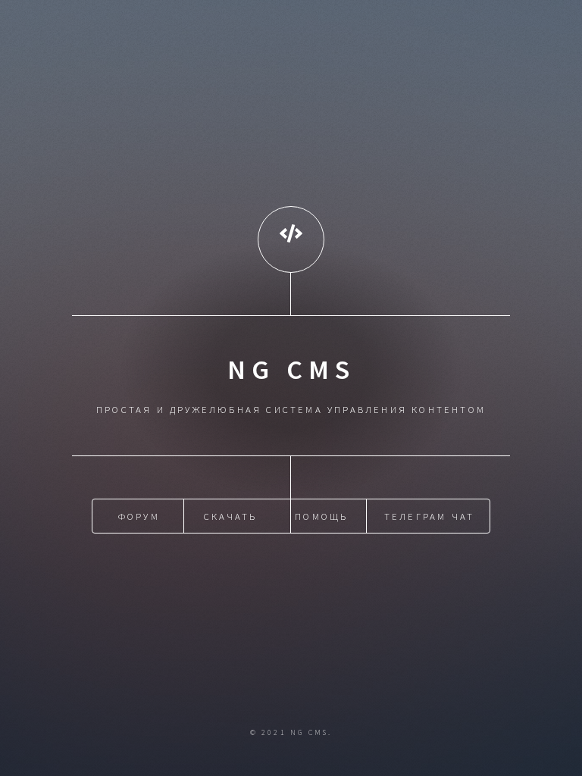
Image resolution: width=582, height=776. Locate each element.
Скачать (230, 516)
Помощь (321, 516)
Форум (139, 516)
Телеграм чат (429, 516)
